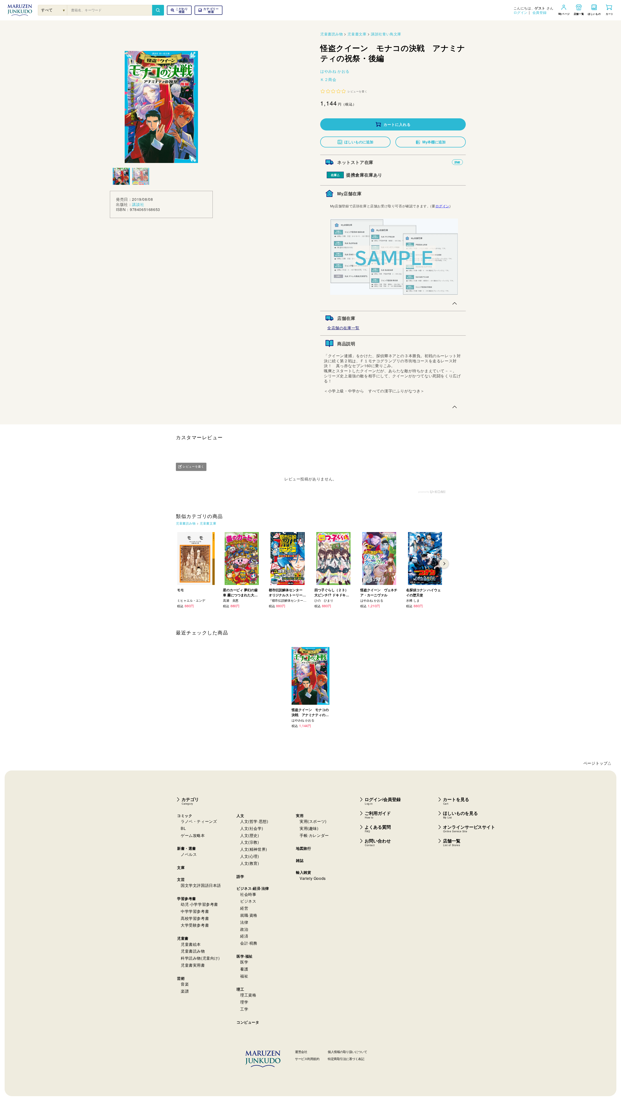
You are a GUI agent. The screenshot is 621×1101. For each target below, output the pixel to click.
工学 (244, 1009)
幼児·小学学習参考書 (199, 904)
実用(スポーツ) (313, 821)
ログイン (521, 12)
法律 (244, 922)
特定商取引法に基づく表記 (346, 1058)
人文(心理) (249, 856)
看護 (244, 969)
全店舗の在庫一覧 (343, 328)
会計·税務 (248, 943)
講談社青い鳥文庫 (386, 33)
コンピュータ (248, 1022)
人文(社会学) (251, 828)
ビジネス (248, 901)
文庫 (181, 867)
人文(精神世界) (253, 849)
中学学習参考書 (195, 911)
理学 (244, 1002)
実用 (299, 815)
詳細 (457, 162)
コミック (184, 815)
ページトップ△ (597, 763)
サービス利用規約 (307, 1058)
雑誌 (299, 860)
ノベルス (189, 854)
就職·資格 (248, 915)
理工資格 (248, 995)
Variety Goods (313, 878)
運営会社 (301, 1051)
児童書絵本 (191, 944)
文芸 (181, 879)
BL (183, 828)
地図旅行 (303, 848)
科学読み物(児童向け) (200, 958)
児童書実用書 (193, 965)
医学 (244, 962)
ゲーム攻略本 (193, 835)
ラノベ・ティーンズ (199, 821)
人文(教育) (249, 863)
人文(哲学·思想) (254, 821)
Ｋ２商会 (328, 79)
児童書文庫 (356, 33)
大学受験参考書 (195, 925)
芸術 (181, 978)
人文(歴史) (249, 835)
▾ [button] (64, 10)
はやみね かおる (335, 71)
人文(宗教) (249, 842)
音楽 (185, 984)
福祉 (244, 976)
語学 (240, 876)
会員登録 (539, 12)
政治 (244, 929)
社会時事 (248, 894)
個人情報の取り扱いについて (347, 1051)
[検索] (158, 10)
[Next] (444, 563)
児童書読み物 (331, 33)
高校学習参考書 (195, 918)
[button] (208, 10)
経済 (244, 936)
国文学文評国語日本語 (201, 885)
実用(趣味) (309, 828)
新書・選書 (186, 848)
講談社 (138, 204)
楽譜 (185, 991)
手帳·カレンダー (314, 835)
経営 (244, 908)
